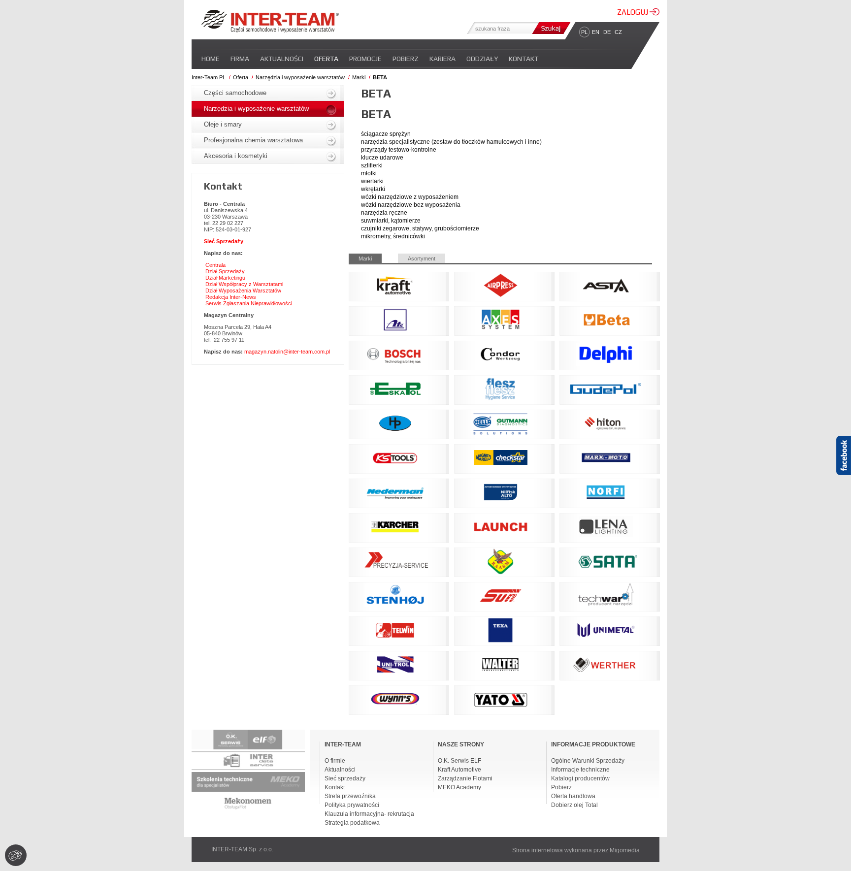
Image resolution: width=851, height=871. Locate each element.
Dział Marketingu (225, 278)
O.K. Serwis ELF (459, 760)
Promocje (365, 59)
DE (607, 32)
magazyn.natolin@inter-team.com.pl (287, 352)
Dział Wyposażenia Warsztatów (243, 290)
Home (210, 59)
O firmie (335, 760)
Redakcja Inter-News (230, 297)
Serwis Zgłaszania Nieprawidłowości (248, 303)
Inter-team (270, 21)
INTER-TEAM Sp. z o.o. (242, 849)
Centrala (215, 265)
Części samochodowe (235, 93)
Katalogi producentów (580, 778)
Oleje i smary (223, 124)
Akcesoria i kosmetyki (235, 156)
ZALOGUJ (633, 12)
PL (584, 32)
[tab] (373, 258)
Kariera (442, 59)
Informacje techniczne (580, 769)
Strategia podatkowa (352, 822)
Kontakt (523, 59)
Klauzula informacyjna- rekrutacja (369, 813)
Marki (358, 77)
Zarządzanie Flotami (465, 778)
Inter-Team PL (209, 77)
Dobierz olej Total (574, 805)
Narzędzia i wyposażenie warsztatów (300, 77)
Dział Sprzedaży (225, 271)
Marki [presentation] (365, 258)
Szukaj (550, 28)
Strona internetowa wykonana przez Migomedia (576, 850)
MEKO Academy (459, 787)
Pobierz (406, 59)
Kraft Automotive (459, 769)
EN (595, 32)
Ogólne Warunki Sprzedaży (587, 760)
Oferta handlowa (573, 796)
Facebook (843, 473)
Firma (239, 59)
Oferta (326, 59)
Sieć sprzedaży (345, 778)
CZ (618, 32)
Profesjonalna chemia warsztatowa (253, 140)
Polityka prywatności (352, 805)
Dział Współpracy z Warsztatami (244, 284)
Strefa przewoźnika (350, 796)
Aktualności (281, 59)
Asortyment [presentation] (421, 258)
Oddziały (482, 59)
